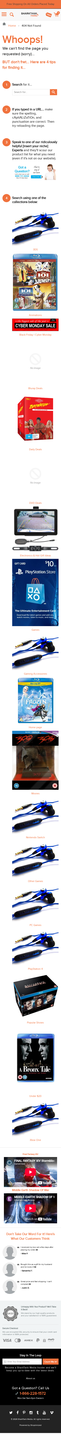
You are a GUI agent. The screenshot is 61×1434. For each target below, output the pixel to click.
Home (11, 25)
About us (30, 1378)
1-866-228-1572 (33, 1393)
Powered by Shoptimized (30, 1425)
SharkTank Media (25, 1419)
